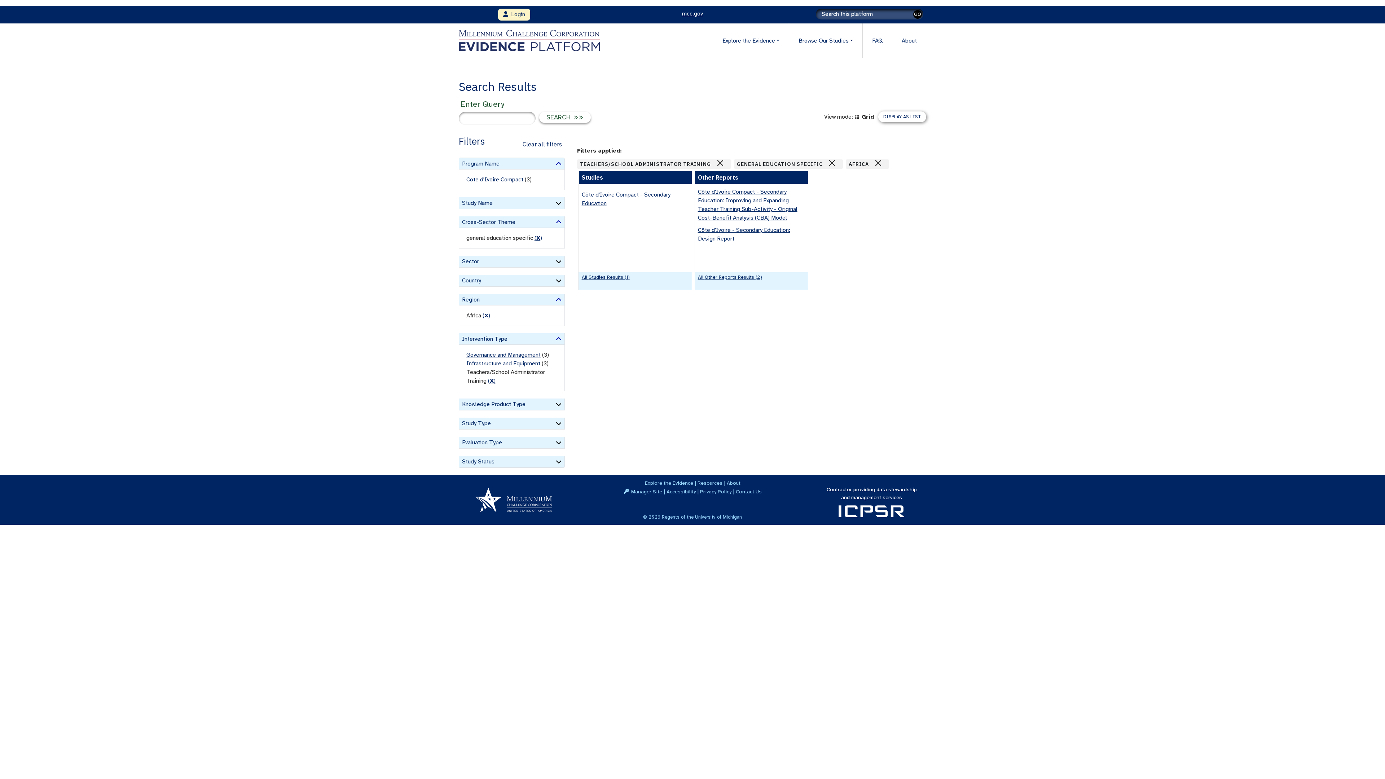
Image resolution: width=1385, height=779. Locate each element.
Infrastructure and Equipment (503, 363)
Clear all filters (542, 144)
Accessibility (681, 491)
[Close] (720, 163)
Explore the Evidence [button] (748, 40)
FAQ (877, 40)
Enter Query (482, 104)
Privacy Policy (715, 491)
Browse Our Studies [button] (824, 40)
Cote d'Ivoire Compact (494, 179)
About (909, 40)
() (538, 238)
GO (917, 14)
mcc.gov (692, 13)
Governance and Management (503, 354)
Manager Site (646, 491)
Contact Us (749, 491)
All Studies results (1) (606, 277)
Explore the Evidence (669, 483)
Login (516, 14)
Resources (710, 483)
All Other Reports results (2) (730, 277)
